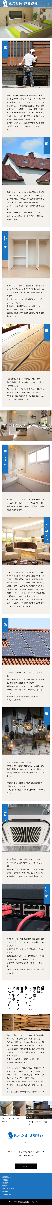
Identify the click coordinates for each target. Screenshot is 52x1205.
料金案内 (5, 1183)
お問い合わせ (26, 1166)
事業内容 (5, 1180)
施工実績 (5, 1186)
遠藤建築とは (6, 1177)
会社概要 (5, 1192)
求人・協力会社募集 (8, 1189)
